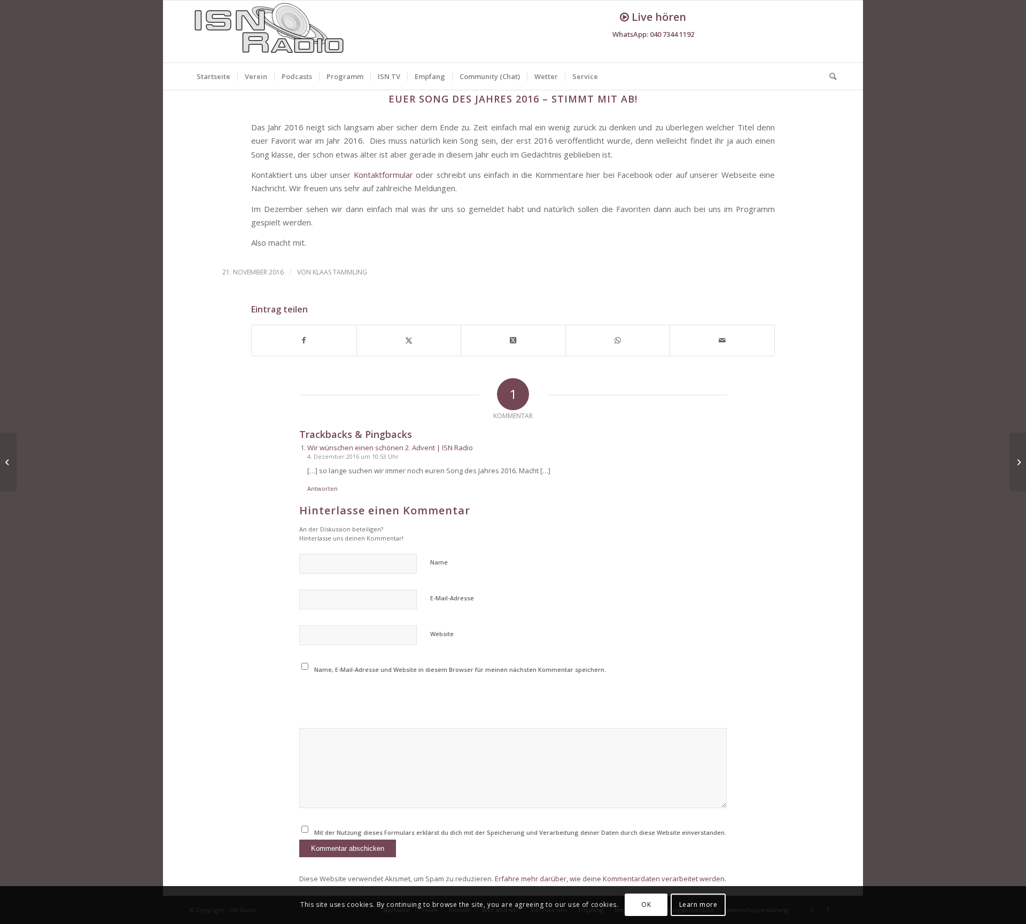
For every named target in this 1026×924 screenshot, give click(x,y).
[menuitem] (213, 76)
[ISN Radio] (270, 31)
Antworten (322, 488)
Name (439, 562)
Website (442, 634)
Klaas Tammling (340, 272)
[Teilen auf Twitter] (409, 340)
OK (646, 905)
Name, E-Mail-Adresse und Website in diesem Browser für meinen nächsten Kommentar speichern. (460, 669)
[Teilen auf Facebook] (304, 340)
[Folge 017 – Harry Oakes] (1017, 462)
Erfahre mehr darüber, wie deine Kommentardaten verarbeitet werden (610, 878)
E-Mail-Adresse (452, 598)
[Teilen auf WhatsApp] (618, 340)
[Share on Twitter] (513, 340)
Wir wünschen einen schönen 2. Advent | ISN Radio (390, 447)
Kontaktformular (383, 174)
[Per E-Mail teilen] (722, 340)
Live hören (657, 17)
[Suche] (829, 76)
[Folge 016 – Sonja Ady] (8, 462)
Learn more (698, 905)
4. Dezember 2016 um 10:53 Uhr (353, 456)
